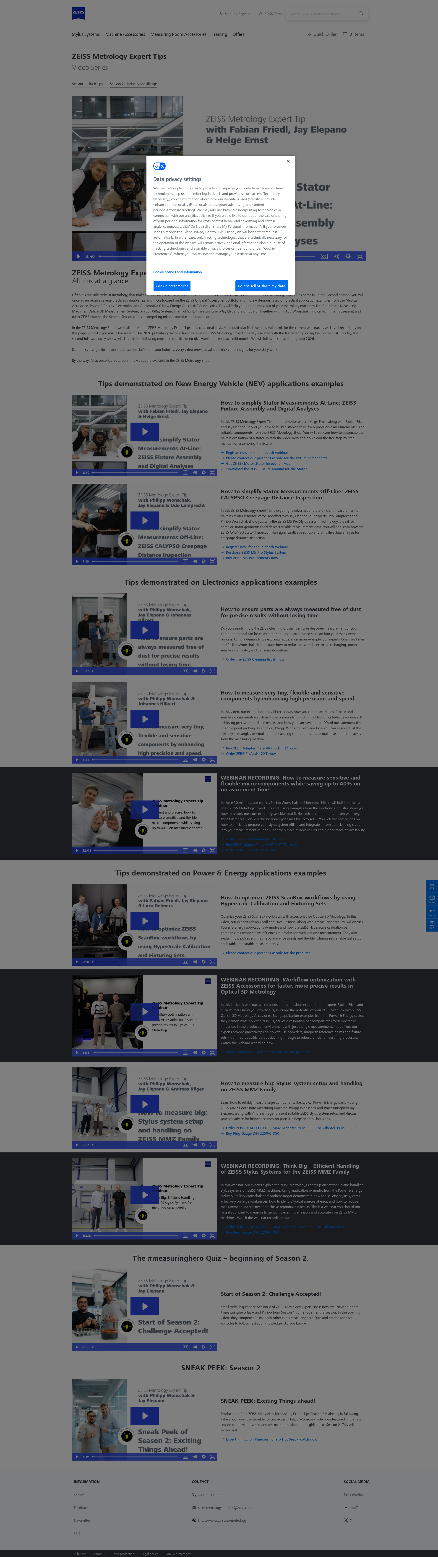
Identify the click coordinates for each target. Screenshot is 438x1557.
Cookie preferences (172, 285)
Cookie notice (164, 271)
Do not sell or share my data (261, 285)
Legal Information (188, 271)
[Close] (288, 161)
